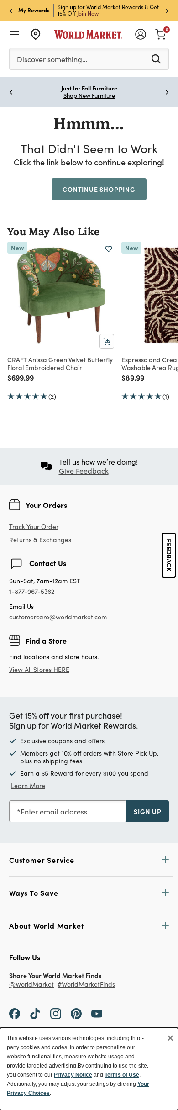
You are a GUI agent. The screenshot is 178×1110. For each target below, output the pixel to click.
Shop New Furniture (89, 95)
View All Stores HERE (39, 669)
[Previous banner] (11, 10)
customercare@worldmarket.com (58, 617)
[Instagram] (55, 1013)
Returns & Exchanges (40, 540)
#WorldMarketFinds (86, 984)
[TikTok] (35, 1013)
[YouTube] (96, 1013)
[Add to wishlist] (108, 249)
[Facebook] (14, 1013)
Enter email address (54, 811)
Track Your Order (33, 526)
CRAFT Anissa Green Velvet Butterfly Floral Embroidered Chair (60, 363)
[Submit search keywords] (156, 58)
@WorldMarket (31, 984)
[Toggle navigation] (14, 34)
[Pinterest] (76, 1013)
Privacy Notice (73, 1075)
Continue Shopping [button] (99, 189)
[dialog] (89, 1069)
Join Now (88, 13)
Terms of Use (122, 1075)
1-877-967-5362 (31, 592)
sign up (148, 811)
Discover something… (52, 59)
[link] (160, 33)
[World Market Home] (88, 34)
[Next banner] (167, 10)
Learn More (28, 785)
